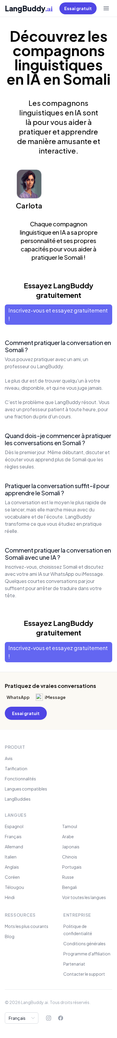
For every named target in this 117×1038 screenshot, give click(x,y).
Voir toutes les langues (84, 897)
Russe (68, 877)
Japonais (71, 846)
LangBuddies (18, 799)
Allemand (14, 846)
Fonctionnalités (20, 778)
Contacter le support (84, 974)
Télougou (14, 887)
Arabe (68, 836)
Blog (9, 936)
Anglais (12, 867)
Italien (10, 856)
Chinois (69, 856)
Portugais (72, 867)
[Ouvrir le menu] (106, 8)
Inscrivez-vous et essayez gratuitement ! (58, 314)
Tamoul (69, 826)
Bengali (69, 887)
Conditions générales (84, 943)
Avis (9, 758)
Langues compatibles (26, 788)
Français (13, 836)
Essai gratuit (78, 8)
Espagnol (14, 826)
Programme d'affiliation (86, 953)
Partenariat (74, 963)
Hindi (10, 897)
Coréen (12, 877)
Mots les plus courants (26, 926)
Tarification (16, 768)
